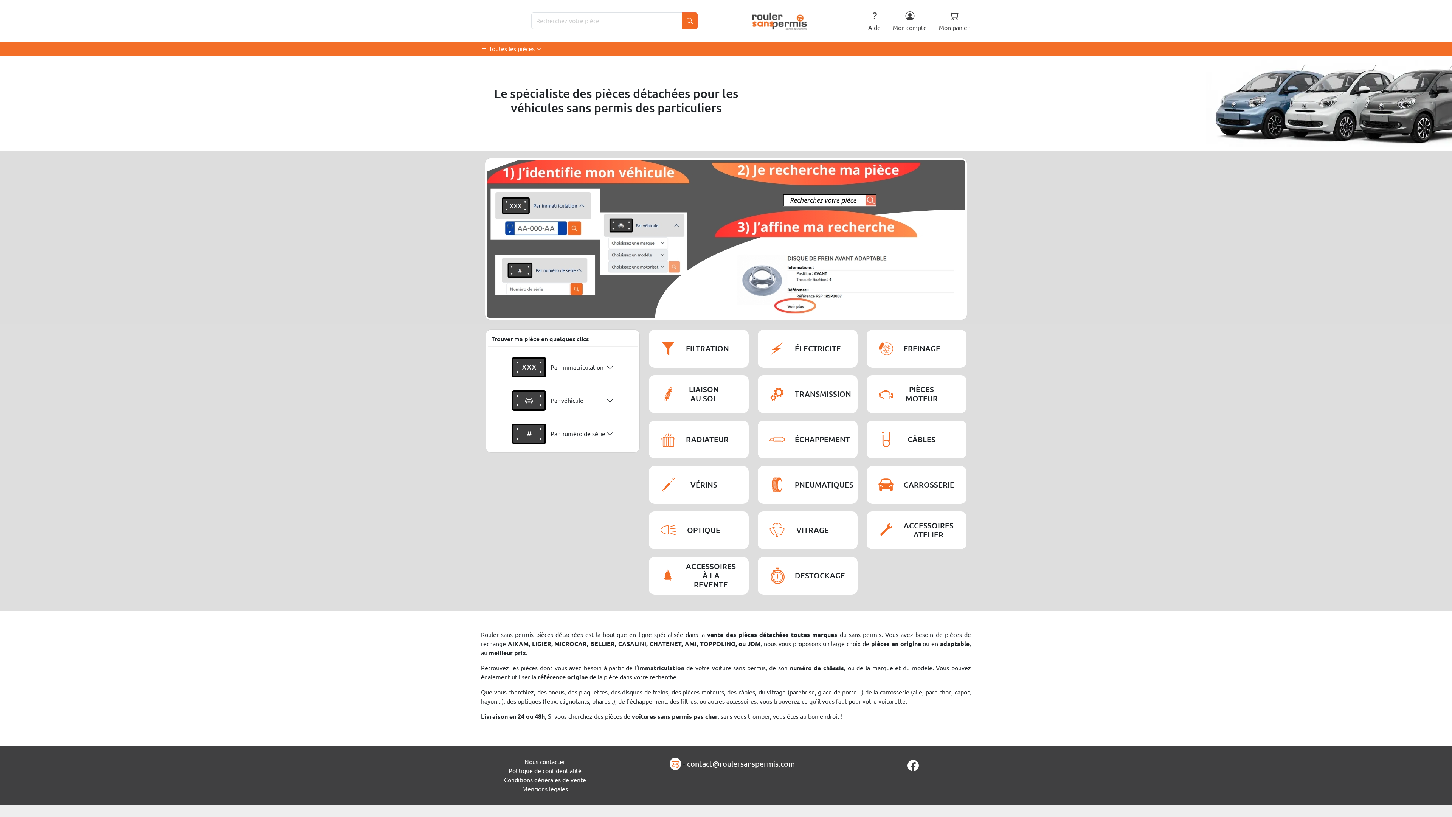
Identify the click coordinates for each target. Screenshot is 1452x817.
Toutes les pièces (511, 48)
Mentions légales (545, 789)
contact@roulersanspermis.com (741, 764)
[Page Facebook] (913, 765)
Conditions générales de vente (545, 780)
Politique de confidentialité (545, 770)
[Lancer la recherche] (690, 20)
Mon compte (910, 27)
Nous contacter (544, 761)
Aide (874, 27)
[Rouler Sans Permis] (779, 21)
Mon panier (954, 27)
